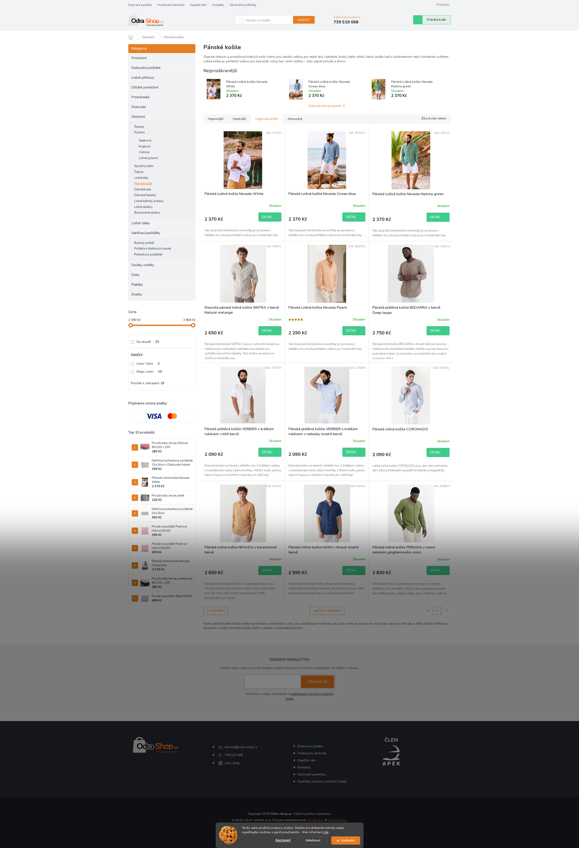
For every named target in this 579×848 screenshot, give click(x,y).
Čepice (138, 172)
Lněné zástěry (143, 207)
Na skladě (148, 342)
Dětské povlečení (144, 87)
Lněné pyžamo (148, 158)
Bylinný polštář (144, 243)
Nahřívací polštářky (145, 233)
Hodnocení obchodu (171, 5)
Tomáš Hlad (315, 820)
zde (326, 832)
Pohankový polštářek (148, 254)
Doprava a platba (140, 5)
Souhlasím (347, 840)
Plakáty (137, 284)
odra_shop (232, 763)
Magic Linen (149, 371)
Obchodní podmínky (243, 5)
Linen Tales (148, 363)
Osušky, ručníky (142, 265)
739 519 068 (234, 755)
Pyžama (139, 132)
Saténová (145, 141)
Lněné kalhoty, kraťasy (149, 201)
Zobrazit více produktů (325, 106)
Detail (267, 217)
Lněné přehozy (142, 77)
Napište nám (198, 5)
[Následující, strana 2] (437, 611)
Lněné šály (141, 178)
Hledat (304, 20)
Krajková (144, 146)
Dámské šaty (142, 189)
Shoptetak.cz (337, 820)
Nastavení (283, 840)
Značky (136, 294)
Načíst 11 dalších (327, 611)
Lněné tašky (140, 223)
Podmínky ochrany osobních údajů (322, 781)
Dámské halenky (145, 195)
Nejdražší (239, 119)
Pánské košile (143, 184)
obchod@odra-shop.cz (241, 747)
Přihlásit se (317, 682)
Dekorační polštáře (146, 68)
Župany (139, 127)
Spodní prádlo (144, 166)
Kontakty (218, 5)
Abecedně (295, 119)
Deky (135, 275)
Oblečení (138, 116)
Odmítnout (313, 840)
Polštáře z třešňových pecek (152, 249)
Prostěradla (140, 97)
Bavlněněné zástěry (147, 213)
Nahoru (218, 610)
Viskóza (144, 152)
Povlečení (139, 58)
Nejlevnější (215, 119)
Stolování (138, 107)
